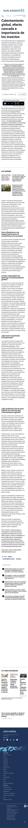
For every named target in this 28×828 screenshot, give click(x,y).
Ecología (18, 558)
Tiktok (10, 740)
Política (5, 757)
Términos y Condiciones (9, 793)
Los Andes (2, 16)
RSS (4, 797)
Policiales (5, 763)
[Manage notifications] (25, 822)
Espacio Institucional (8, 783)
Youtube (17, 740)
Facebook (4, 740)
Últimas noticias (7, 755)
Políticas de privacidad (8, 795)
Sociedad (8, 15)
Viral (4, 781)
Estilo (4, 775)
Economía (5, 759)
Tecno (4, 779)
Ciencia (10, 556)
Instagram (7, 740)
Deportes (5, 765)
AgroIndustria (6, 777)
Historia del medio (7, 799)
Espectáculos (6, 767)
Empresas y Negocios (8, 773)
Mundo (5, 769)
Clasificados (6, 791)
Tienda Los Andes (7, 789)
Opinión (5, 771)
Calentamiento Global (8, 558)
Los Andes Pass (7, 787)
